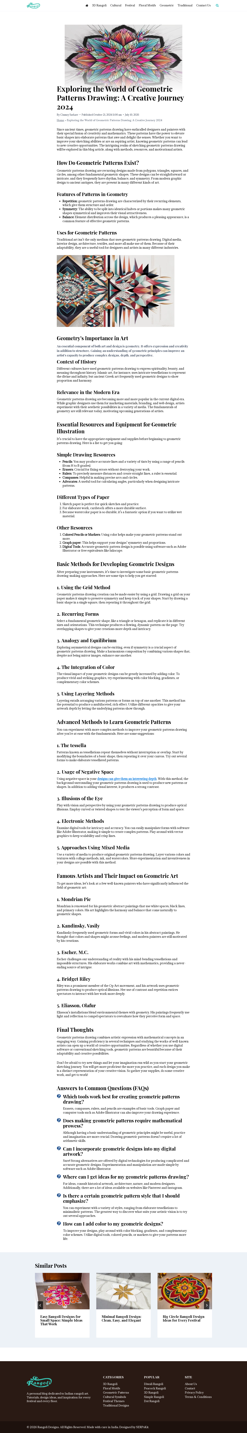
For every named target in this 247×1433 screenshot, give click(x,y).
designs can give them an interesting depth (127, 779)
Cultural (115, 5)
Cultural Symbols (114, 1397)
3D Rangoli (99, 5)
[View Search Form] (217, 6)
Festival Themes (114, 1401)
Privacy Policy (194, 1392)
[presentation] (62, 1291)
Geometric (167, 5)
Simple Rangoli (154, 1397)
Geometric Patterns (116, 1392)
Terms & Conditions (198, 1397)
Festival (130, 5)
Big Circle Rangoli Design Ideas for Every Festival (183, 1318)
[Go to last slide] (40, 1305)
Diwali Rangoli (153, 1384)
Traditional (185, 5)
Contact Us (203, 5)
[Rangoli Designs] (39, 1382)
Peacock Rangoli (155, 1388)
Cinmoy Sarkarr (69, 114)
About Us (191, 1384)
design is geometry (125, 346)
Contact (190, 1388)
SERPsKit (142, 1427)
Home (60, 120)
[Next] (206, 1305)
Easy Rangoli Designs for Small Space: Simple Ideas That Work (61, 1320)
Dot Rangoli (151, 1401)
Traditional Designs (116, 1405)
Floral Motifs (147, 5)
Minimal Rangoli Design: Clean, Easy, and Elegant (121, 1318)
